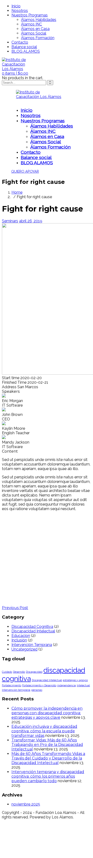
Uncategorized (24, 649)
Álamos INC (31, 24)
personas (36, 689)
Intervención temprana (16, 689)
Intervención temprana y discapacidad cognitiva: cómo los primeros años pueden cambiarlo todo (47, 776)
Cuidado (7, 671)
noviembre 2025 (25, 804)
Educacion (20, 635)
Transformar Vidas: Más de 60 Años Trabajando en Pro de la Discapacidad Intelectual (47, 744)
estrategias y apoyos (75, 680)
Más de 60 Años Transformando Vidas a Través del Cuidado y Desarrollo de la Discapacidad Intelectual (48, 758)
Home (16, 192)
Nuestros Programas (29, 15)
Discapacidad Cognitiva (32, 626)
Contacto (19, 42)
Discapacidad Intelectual (33, 631)
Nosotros (19, 10)
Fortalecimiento (11, 685)
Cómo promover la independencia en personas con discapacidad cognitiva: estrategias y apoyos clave (47, 713)
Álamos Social (33, 33)
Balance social (24, 47)
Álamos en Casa (35, 28)
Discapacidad (34, 671)
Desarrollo (19, 671)
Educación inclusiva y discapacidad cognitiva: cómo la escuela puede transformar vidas (44, 731)
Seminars (10, 221)
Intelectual (83, 685)
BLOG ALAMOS (25, 51)
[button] (15, 73)
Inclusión (19, 640)
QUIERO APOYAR (25, 171)
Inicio (16, 6)
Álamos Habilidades (38, 19)
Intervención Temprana (31, 644)
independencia (66, 685)
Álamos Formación (37, 38)
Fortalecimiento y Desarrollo (39, 685)
